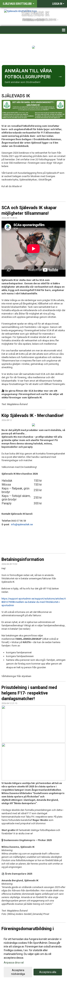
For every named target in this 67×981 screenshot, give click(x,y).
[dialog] (33, 956)
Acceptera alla (47, 972)
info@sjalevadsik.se (22, 524)
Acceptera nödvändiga (18, 972)
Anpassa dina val (14, 962)
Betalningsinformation (22, 559)
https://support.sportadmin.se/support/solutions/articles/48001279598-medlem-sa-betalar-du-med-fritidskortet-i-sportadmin (33, 602)
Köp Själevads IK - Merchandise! (32, 415)
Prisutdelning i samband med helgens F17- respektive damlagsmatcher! (29, 693)
